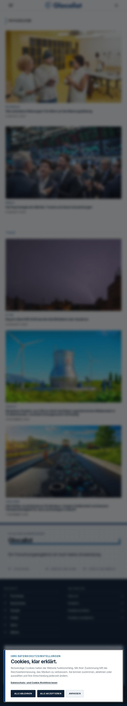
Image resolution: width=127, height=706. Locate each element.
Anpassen (75, 693)
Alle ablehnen (23, 693)
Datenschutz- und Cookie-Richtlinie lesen (34, 682)
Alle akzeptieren (50, 693)
